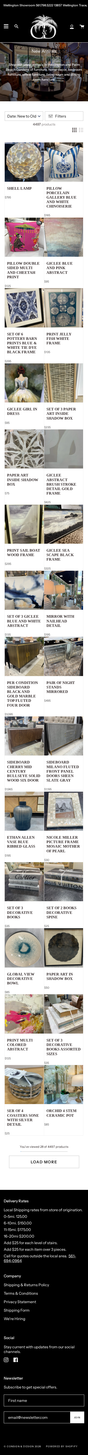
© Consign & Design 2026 (22, 1446)
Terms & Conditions (21, 1293)
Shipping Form (17, 1310)
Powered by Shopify (62, 1446)
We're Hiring (14, 1318)
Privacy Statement (20, 1301)
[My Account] (72, 26)
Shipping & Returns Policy (26, 1284)
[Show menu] (6, 26)
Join (77, 1417)
